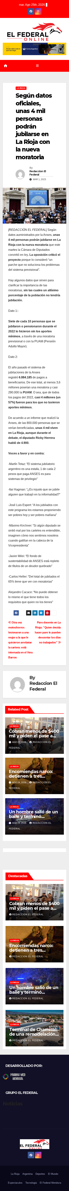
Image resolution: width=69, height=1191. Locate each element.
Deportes (40, 1174)
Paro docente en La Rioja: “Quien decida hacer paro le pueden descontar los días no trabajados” (48, 632)
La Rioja (21, 88)
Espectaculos (15, 1182)
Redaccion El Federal (37, 173)
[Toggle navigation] (37, 66)
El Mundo (53, 1174)
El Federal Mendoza (50, 1182)
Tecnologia (31, 1182)
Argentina (27, 1174)
